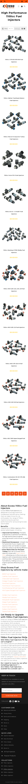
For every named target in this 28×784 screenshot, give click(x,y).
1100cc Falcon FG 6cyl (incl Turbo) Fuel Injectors (14, 138)
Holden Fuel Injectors (9, 595)
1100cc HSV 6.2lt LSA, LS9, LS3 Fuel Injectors (14, 290)
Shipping (6, 719)
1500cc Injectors (8, 775)
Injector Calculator (8, 735)
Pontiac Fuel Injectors (10, 604)
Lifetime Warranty (8, 745)
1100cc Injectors (8, 769)
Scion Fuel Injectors (9, 607)
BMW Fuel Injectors (9, 574)
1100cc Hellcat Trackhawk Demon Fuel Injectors (14, 99)
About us (6, 723)
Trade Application (26, 1)
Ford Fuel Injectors (8, 583)
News (5, 726)
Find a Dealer (7, 742)
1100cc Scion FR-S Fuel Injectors (14, 175)
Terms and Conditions (9, 716)
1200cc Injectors (8, 772)
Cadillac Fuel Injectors (10, 576)
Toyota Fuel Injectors (9, 611)
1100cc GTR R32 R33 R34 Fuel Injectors (14, 61)
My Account (22, 1)
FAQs (5, 729)
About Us (6, 748)
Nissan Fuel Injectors (9, 602)
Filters (6, 28)
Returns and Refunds (9, 710)
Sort (10, 28)
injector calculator (19, 656)
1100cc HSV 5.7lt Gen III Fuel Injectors (14, 365)
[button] (18, 6)
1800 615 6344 (4, 1)
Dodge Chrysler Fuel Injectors (12, 581)
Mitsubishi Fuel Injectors (10, 600)
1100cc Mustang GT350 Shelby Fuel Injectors (14, 251)
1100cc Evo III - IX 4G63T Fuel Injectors (14, 213)
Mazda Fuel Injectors (9, 597)
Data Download (8, 738)
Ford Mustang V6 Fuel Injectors (13, 588)
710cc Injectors (7, 763)
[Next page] (25, 494)
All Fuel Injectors (9, 751)
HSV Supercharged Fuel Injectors (13, 590)
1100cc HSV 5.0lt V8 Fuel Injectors (14, 402)
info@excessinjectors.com (1, 1)
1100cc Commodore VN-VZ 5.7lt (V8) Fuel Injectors (14, 478)
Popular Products (10, 755)
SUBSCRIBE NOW (11, 695)
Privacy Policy (7, 713)
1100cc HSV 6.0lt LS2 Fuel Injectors (14, 327)
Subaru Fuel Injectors (9, 609)
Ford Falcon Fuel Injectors (11, 586)
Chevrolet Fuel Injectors (10, 579)
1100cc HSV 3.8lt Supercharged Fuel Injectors (14, 440)
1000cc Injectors (8, 766)
